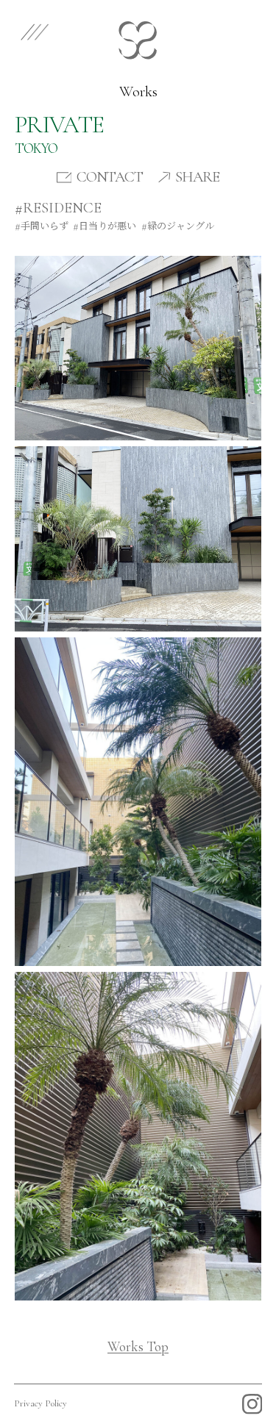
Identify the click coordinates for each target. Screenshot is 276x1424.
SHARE (197, 177)
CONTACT (110, 177)
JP (249, 29)
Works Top (138, 1347)
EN (209, 29)
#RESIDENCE (58, 207)
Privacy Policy (40, 1403)
